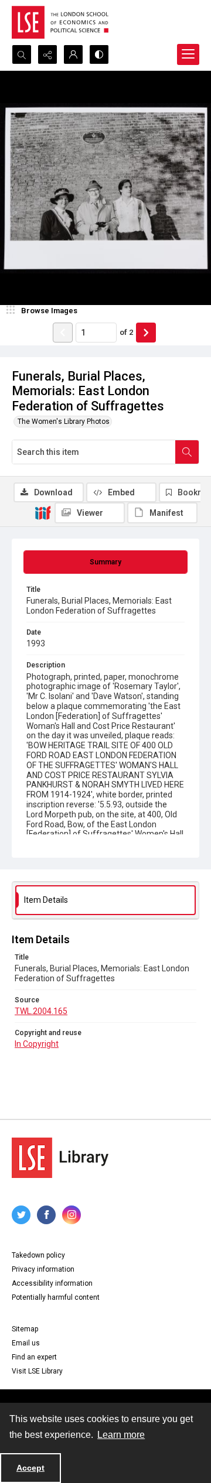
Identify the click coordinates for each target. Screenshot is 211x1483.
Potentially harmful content (56, 1297)
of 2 (126, 332)
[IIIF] (42, 512)
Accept (30, 1467)
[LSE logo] (60, 22)
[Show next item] (146, 333)
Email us (26, 1343)
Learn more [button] (121, 1435)
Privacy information (43, 1269)
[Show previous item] (63, 333)
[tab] (105, 562)
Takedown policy (38, 1255)
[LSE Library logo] (60, 1158)
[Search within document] (187, 452)
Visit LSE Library (37, 1371)
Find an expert (34, 1357)
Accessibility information (52, 1283)
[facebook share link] (46, 1214)
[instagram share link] (71, 1214)
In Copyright (37, 1044)
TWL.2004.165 (41, 1011)
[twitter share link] (21, 1214)
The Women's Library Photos (64, 421)
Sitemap (25, 1329)
